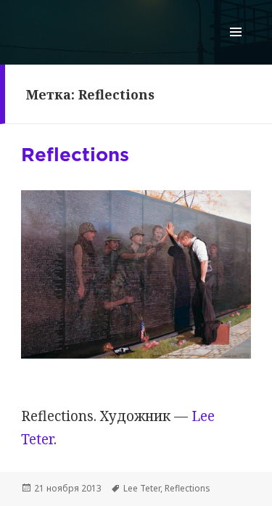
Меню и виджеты (236, 46)
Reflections (75, 155)
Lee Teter (141, 488)
